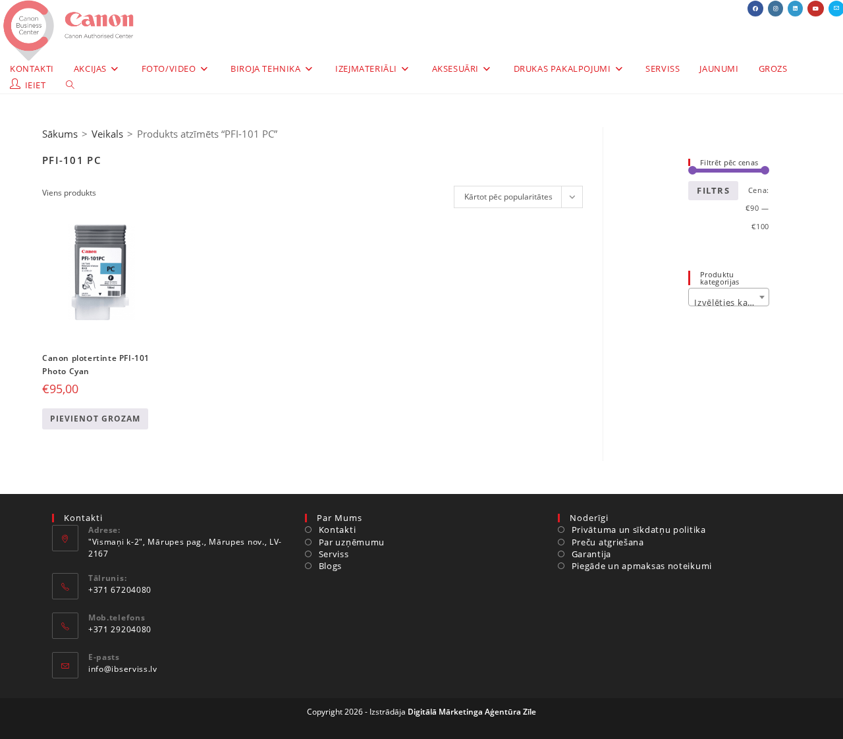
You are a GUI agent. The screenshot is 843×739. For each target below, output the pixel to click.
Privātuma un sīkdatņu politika (639, 529)
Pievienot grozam (95, 418)
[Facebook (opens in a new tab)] (755, 8)
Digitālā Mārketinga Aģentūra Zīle (472, 711)
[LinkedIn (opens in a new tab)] (795, 8)
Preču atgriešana (608, 542)
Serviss (334, 554)
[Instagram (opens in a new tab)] (775, 8)
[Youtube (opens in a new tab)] (815, 8)
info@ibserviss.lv (122, 668)
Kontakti (337, 529)
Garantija (591, 554)
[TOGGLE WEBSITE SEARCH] (70, 85)
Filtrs (713, 190)
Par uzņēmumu (352, 542)
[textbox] (729, 301)
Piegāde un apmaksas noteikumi (642, 565)
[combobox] (728, 297)
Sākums (60, 133)
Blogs (330, 565)
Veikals (107, 133)
